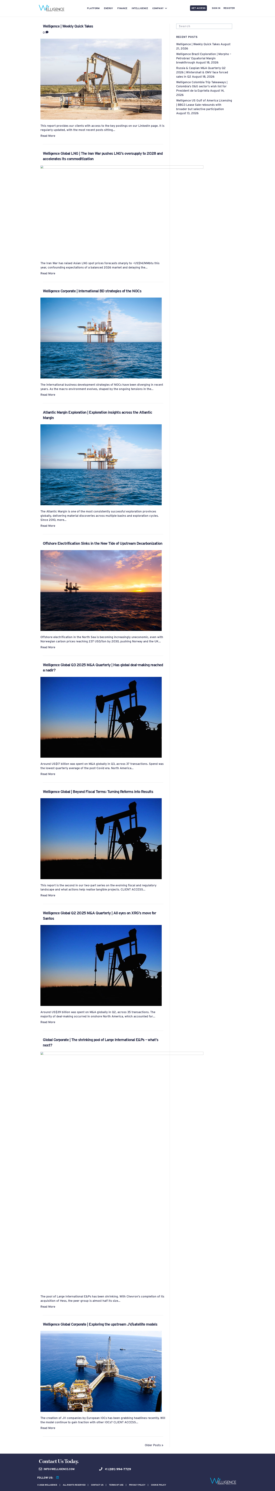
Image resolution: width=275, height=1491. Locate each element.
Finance (122, 8)
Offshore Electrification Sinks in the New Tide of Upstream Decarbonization (102, 543)
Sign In (216, 8)
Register (229, 8)
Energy (108, 8)
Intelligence (140, 8)
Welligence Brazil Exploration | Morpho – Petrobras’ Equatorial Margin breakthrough (203, 58)
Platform (93, 8)
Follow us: (45, 1477)
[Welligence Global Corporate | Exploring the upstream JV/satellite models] (101, 1371)
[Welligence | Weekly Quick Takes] (101, 78)
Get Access (198, 8)
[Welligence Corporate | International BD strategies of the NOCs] (101, 337)
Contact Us (97, 1485)
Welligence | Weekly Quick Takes (68, 26)
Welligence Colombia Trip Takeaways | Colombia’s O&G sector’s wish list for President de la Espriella (201, 86)
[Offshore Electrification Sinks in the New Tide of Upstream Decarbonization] (101, 590)
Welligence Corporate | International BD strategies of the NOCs (92, 291)
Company (158, 8)
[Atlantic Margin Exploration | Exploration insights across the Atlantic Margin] (101, 464)
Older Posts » (154, 1445)
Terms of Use (116, 1485)
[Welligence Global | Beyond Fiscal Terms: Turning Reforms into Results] (101, 838)
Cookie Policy (158, 1485)
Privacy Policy (137, 1485)
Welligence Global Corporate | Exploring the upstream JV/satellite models (100, 1324)
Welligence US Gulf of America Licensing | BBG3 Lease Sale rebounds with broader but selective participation (204, 105)
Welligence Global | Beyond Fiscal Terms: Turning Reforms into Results (98, 791)
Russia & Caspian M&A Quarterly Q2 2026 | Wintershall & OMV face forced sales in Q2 (202, 72)
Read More (47, 135)
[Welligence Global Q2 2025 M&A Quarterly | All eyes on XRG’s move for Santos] (101, 965)
